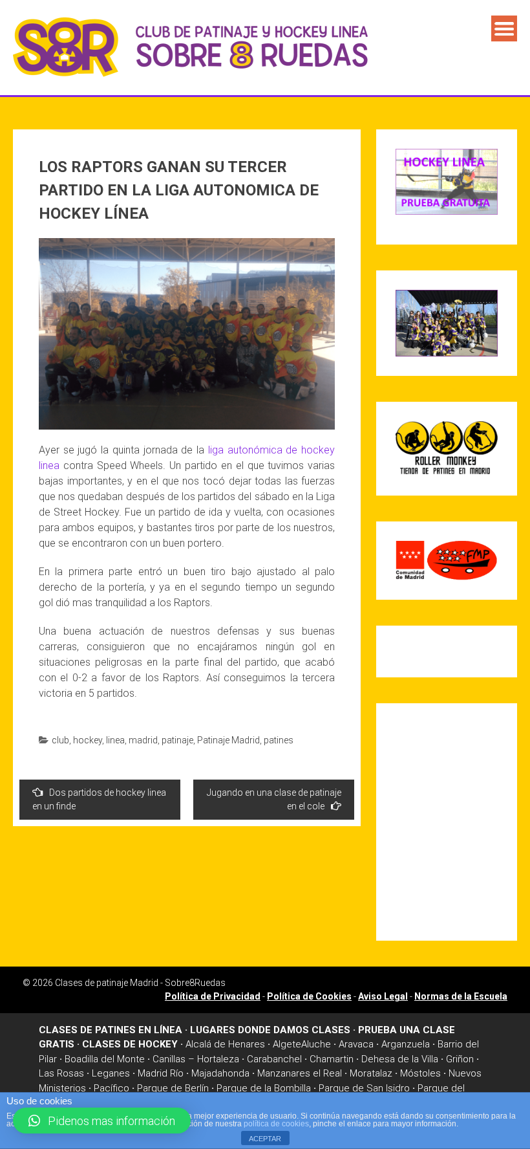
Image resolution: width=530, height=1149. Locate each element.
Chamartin (332, 1059)
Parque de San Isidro (364, 1088)
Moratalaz (371, 1073)
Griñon (460, 1059)
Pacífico (111, 1088)
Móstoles (420, 1073)
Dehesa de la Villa (399, 1059)
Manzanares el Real (299, 1073)
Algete (287, 1044)
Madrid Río (161, 1073)
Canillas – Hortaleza (196, 1059)
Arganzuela (405, 1044)
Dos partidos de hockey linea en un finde (99, 799)
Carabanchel (274, 1059)
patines (278, 740)
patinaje (177, 740)
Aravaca (356, 1044)
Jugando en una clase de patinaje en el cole (274, 799)
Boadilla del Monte (105, 1059)
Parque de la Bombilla (264, 1088)
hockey (87, 740)
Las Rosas (61, 1073)
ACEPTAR (265, 1139)
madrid (143, 740)
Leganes (111, 1073)
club (60, 740)
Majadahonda (220, 1073)
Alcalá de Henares (225, 1044)
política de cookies (276, 1123)
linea (115, 740)
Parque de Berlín (173, 1088)
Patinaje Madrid (228, 740)
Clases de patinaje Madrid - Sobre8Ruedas (140, 983)
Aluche (316, 1044)
